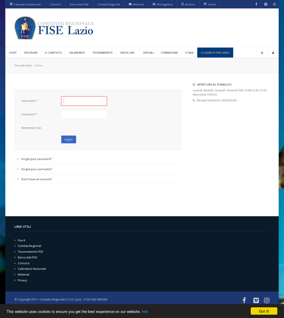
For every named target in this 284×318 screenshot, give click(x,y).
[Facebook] (256, 4)
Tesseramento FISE (30, 252)
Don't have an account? (36, 179)
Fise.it (21, 240)
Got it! (264, 311)
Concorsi (24, 263)
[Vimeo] (266, 4)
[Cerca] (262, 53)
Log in (69, 139)
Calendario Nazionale (32, 269)
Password (29, 114)
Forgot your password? (36, 159)
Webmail (23, 274)
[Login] (273, 53)
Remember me (31, 128)
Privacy (22, 280)
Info (145, 311)
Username (29, 101)
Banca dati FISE (27, 257)
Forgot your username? (36, 169)
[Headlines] (55, 28)
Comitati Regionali (29, 246)
